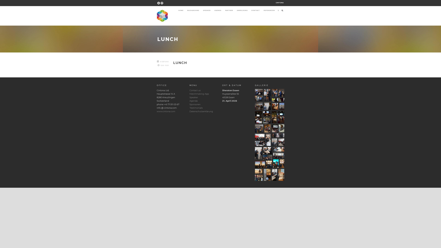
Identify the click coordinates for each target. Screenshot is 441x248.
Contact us (195, 90)
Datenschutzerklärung (201, 111)
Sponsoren (195, 104)
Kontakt (256, 10)
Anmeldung (242, 10)
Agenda (218, 10)
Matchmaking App (199, 94)
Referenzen (269, 10)
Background (193, 10)
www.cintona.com (166, 111)
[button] (259, 92)
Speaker (207, 10)
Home (180, 10)
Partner (229, 10)
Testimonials (196, 108)
